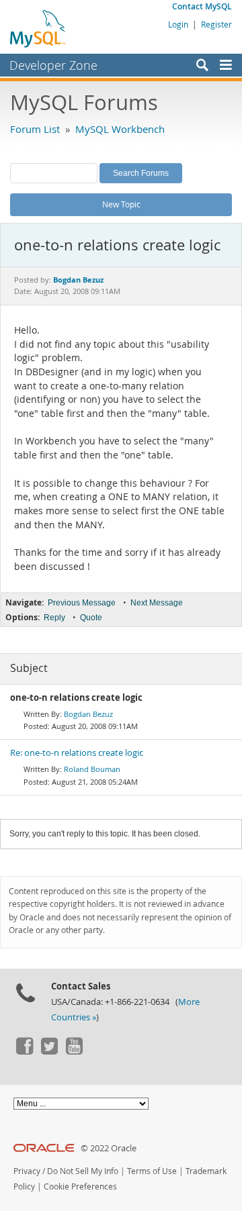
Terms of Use (152, 1171)
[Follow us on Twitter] (49, 1051)
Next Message (156, 603)
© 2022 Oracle (108, 1148)
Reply (54, 617)
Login (178, 24)
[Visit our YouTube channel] (74, 1051)
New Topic (121, 204)
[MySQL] (38, 28)
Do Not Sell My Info (82, 1171)
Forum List (35, 129)
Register (216, 24)
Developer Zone (53, 65)
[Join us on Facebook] (24, 1051)
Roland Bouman (92, 769)
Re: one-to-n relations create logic (76, 753)
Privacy (26, 1171)
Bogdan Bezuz (88, 714)
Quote (91, 617)
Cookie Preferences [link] (80, 1186)
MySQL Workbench (120, 129)
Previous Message (82, 603)
